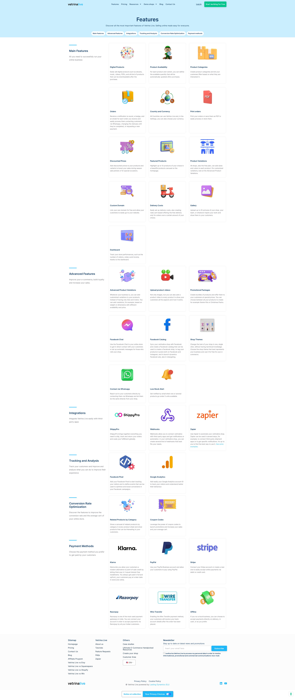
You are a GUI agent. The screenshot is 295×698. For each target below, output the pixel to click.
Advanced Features (115, 33)
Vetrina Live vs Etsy (76, 662)
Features (115, 4)
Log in (199, 4)
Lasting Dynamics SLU (159, 684)
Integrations (131, 33)
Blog (161, 4)
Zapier (98, 659)
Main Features (98, 33)
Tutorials (99, 648)
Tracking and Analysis (148, 33)
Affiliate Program (75, 659)
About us (99, 644)
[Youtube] (225, 683)
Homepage (73, 644)
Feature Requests (102, 651)
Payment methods (195, 33)
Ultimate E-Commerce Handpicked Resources (138, 649)
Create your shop (130, 653)
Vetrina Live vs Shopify (78, 670)
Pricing (124, 4)
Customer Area (129, 657)
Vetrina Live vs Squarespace (80, 666)
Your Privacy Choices (155, 694)
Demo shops (149, 4)
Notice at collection (132, 694)
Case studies (128, 644)
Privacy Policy (140, 681)
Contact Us (170, 4)
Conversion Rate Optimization (172, 33)
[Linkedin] (221, 683)
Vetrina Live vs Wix (76, 673)
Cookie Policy (155, 681)
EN (130, 662)
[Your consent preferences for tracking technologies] (291, 694)
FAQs (97, 655)
